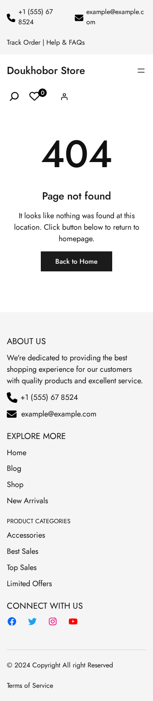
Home (16, 452)
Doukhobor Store (46, 70)
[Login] (64, 96)
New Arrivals (27, 500)
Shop (15, 484)
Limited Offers (29, 583)
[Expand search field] (14, 97)
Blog (14, 468)
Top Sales (22, 567)
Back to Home (76, 261)
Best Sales (22, 551)
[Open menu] (141, 71)
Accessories (26, 535)
